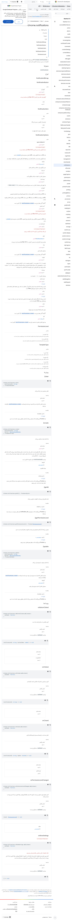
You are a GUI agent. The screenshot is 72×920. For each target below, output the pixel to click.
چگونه (50, 9)
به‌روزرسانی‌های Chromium (29, 904)
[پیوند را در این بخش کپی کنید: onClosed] (41, 721)
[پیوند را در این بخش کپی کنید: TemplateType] (37, 345)
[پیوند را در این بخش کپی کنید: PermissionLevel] (36, 326)
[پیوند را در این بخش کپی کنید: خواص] (44, 86)
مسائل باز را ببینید (48, 906)
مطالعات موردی (31, 906)
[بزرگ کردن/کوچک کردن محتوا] (39, 30)
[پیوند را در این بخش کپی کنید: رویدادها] (42, 603)
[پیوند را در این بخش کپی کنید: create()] (41, 423)
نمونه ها (30, 9)
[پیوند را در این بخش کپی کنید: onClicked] (40, 667)
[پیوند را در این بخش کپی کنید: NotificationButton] (35, 82)
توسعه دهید (56, 9)
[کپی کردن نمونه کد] (50, 381)
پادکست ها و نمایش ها (30, 911)
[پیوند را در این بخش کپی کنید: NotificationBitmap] (35, 78)
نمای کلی (68, 9)
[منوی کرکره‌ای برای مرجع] (34, 9)
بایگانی (33, 909)
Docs (68, 6)
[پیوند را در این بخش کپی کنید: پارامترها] (44, 395)
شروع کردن (8, 21)
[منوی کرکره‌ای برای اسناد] (46, 2)
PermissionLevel (37, 524)
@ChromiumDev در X (12, 904)
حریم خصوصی (45, 917)
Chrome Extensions (58, 6)
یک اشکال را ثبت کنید (47, 904)
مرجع (37, 9)
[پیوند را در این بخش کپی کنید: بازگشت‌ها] (44, 410)
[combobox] (31, 1)
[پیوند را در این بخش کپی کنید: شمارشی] (44, 330)
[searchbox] (62, 13)
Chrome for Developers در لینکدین (10, 909)
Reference (46, 6)
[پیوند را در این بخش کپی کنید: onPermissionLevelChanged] (29, 780)
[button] (63, 226)
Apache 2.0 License (43, 891)
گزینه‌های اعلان (40, 464)
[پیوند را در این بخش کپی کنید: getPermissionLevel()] (33, 518)
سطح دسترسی (38, 537)
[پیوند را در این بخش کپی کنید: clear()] (43, 376)
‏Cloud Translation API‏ (37, 16)
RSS (16, 911)
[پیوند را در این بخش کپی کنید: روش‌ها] (42, 372)
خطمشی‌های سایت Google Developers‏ (21, 891)
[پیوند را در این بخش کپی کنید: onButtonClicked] (36, 607)
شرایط (50, 917)
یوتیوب (15, 906)
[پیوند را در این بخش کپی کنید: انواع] (44, 74)
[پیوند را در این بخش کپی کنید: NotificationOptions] (34, 135)
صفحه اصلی (46, 21)
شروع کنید (63, 9)
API (39, 6)
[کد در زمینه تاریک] (48, 381)
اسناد (49, 1)
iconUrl (19, 155)
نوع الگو (41, 318)
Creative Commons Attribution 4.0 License (18, 889)
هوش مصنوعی (43, 9)
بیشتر (43, 1)
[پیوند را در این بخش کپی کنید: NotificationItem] (36, 109)
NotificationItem (39, 238)
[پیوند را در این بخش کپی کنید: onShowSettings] (36, 836)
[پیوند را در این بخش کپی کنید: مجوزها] (42, 66)
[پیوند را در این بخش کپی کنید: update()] (41, 547)
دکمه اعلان (41, 164)
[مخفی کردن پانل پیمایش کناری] (55, 917)
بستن (19, 21)
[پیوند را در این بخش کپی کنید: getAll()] (42, 487)
